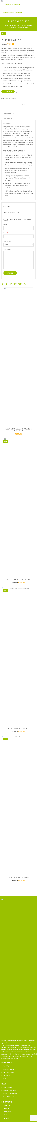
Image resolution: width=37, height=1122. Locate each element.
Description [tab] (9, 114)
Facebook (7, 1105)
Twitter (6, 1108)
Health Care (12, 99)
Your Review (7, 249)
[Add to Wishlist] (17, 91)
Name (5, 224)
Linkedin (6, 1118)
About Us (6, 1066)
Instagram (7, 1112)
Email (5, 233)
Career (5, 1079)
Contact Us (7, 1075)
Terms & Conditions (9, 1090)
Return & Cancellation (10, 1094)
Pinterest (7, 1115)
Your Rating (7, 241)
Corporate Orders (8, 1072)
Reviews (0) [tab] (8, 118)
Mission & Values (8, 1069)
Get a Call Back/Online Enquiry (12, 1097)
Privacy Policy (7, 1087)
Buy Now (9, 91)
